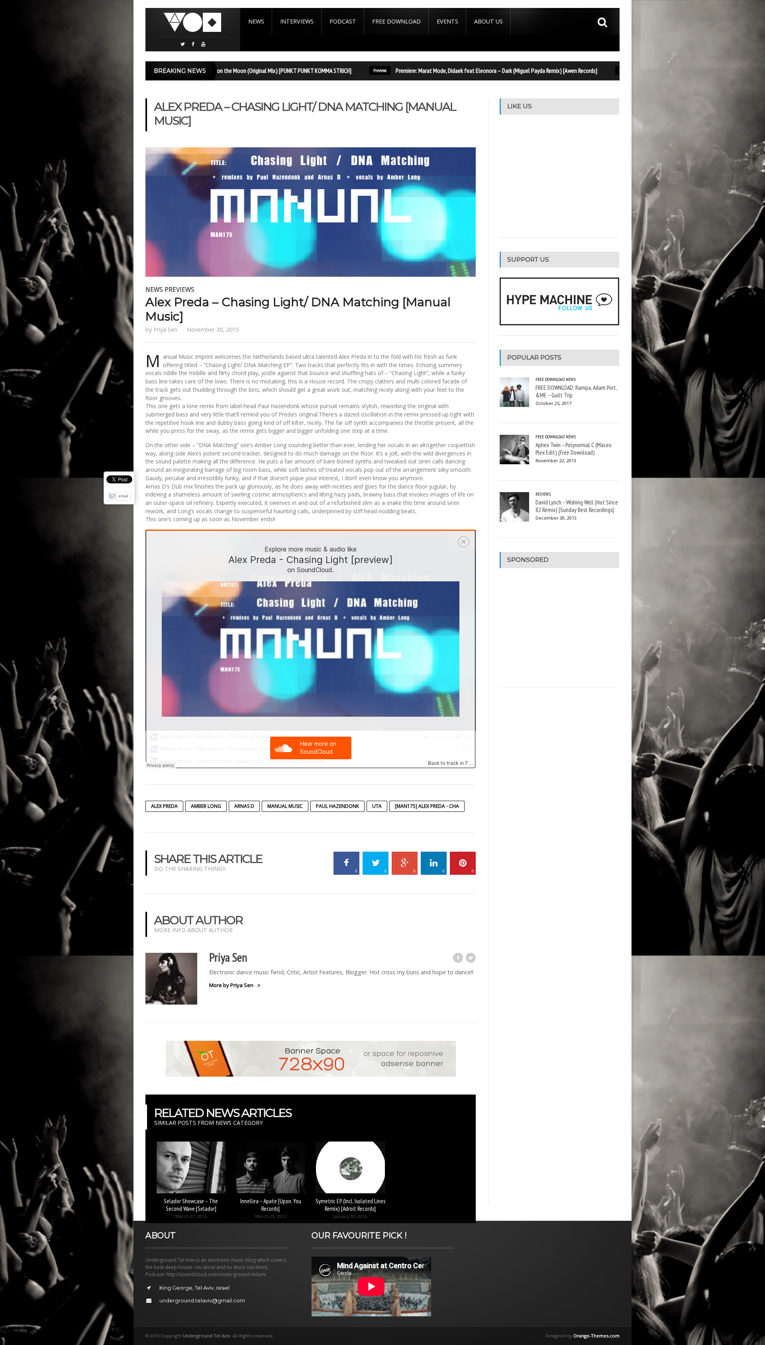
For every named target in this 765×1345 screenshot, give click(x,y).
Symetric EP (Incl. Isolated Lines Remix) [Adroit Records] (350, 1204)
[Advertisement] (559, 628)
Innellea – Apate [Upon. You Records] (270, 1204)
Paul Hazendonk (337, 806)
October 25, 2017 (553, 403)
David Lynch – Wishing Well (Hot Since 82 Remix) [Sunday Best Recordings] (577, 506)
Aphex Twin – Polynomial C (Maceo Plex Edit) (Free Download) (574, 448)
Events (447, 21)
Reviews (592, 70)
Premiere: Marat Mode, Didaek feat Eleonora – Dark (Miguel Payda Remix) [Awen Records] (463, 70)
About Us (488, 21)
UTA (377, 806)
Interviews (297, 21)
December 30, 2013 (556, 518)
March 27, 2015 (191, 1216)
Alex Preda (164, 806)
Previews (346, 70)
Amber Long (206, 806)
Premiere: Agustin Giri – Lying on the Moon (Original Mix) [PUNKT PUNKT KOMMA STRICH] (217, 70)
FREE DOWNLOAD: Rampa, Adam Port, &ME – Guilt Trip (576, 391)
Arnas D (244, 806)
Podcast (343, 21)
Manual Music (285, 806)
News (256, 21)
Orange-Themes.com (596, 1336)
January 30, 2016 (350, 1216)
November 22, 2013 (556, 460)
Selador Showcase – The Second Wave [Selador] (191, 1204)
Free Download (396, 21)
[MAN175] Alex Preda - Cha (427, 806)
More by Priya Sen (231, 985)
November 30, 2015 (213, 329)
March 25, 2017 (270, 1216)
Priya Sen (165, 329)
